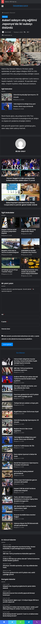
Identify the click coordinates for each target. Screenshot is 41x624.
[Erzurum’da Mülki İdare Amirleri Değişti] (7, 517)
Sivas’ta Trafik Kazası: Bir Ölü (24, 446)
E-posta (4, 321)
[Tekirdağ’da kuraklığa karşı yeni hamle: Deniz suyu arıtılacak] (7, 106)
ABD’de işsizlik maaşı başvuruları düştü (28, 230)
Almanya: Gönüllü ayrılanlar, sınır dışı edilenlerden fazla (25, 387)
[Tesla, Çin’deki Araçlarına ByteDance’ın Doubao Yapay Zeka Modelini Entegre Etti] (7, 499)
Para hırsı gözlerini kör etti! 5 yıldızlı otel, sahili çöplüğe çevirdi (26, 395)
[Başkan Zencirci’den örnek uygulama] (7, 431)
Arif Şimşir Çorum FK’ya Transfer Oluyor (10, 271)
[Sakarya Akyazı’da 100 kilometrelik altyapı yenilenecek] (7, 526)
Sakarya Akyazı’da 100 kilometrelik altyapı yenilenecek (26, 524)
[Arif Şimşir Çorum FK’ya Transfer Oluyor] (11, 263)
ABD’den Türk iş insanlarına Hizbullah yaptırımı (23, 369)
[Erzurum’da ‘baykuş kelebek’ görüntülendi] (7, 474)
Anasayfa (6, 12)
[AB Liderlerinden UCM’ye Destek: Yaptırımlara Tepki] (7, 509)
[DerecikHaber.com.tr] (20, 6)
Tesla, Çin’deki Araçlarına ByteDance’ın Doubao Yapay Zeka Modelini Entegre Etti (26, 499)
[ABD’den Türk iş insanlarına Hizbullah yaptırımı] (7, 370)
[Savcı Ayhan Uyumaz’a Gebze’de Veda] (7, 457)
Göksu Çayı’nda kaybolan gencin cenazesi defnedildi (25, 481)
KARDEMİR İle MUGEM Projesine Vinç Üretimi (29, 251)
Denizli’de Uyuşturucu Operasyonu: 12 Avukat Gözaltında (26, 464)
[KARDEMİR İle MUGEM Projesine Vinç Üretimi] (30, 243)
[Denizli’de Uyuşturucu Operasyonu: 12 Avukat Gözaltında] (7, 465)
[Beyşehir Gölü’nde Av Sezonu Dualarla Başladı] (11, 243)
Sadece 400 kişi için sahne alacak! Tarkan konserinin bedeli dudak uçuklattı (26, 379)
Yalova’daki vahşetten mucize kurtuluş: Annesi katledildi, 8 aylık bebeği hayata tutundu (25, 361)
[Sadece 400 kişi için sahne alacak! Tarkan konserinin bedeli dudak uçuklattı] (7, 379)
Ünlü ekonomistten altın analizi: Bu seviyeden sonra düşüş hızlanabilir (29, 271)
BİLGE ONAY (7, 32)
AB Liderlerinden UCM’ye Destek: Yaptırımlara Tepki (25, 507)
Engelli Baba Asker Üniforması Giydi (26, 412)
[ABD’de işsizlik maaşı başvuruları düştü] (30, 222)
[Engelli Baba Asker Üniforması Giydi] (7, 414)
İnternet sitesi (6, 329)
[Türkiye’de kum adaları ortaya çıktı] (7, 405)
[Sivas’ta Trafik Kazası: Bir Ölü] (7, 448)
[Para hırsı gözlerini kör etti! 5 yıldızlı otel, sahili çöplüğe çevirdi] (7, 397)
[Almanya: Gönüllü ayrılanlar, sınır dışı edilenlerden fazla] (7, 388)
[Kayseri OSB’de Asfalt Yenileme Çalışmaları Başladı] (11, 222)
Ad (3, 314)
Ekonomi (12, 12)
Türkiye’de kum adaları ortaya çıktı (26, 403)
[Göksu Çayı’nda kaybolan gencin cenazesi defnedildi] (7, 482)
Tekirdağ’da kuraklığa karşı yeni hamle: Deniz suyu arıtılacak (25, 438)
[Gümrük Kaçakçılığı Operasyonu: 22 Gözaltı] (7, 97)
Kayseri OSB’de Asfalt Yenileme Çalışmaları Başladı (9, 231)
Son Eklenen (20, 353)
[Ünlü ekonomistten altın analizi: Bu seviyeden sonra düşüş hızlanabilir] (30, 263)
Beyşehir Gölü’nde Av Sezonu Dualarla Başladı (10, 251)
